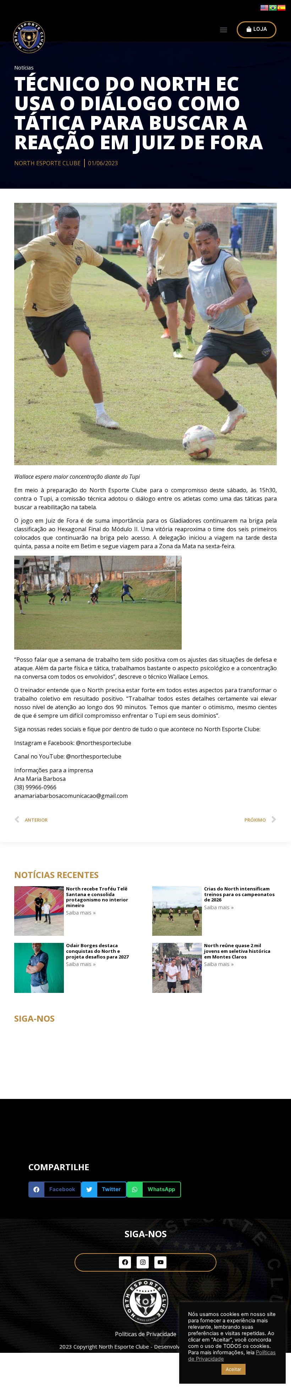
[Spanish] (281, 10)
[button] (223, 30)
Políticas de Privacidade (145, 1334)
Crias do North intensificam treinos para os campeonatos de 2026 (239, 894)
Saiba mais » (81, 912)
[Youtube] (160, 1262)
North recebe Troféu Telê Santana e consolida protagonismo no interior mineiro (97, 897)
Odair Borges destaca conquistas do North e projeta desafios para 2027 (97, 951)
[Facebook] (125, 1262)
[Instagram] (143, 1262)
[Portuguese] (273, 10)
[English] (264, 10)
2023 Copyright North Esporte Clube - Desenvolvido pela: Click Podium (145, 1346)
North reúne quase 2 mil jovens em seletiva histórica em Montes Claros (237, 951)
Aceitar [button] (233, 1369)
